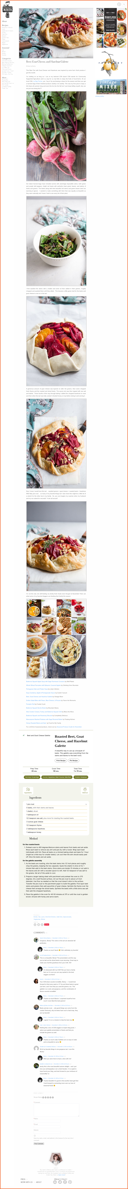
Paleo (3, 39)
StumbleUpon (35, 924)
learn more (61, 1175)
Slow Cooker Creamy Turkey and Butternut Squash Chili (44, 712)
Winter (4, 51)
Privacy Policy (60, 1179)
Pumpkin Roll (30, 704)
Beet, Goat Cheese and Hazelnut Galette (39, 696)
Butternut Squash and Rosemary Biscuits (39, 715)
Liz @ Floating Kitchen (45, 955)
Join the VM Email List (8, 83)
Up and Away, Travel (8, 71)
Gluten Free (5, 37)
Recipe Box (5, 80)
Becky (45, 947)
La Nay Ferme (37, 81)
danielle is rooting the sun (46, 1064)
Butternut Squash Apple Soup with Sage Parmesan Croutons (45, 681)
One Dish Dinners (7, 60)
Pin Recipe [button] (74, 760)
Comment (37, 1102)
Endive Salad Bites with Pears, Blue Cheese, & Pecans (43, 700)
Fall (3, 50)
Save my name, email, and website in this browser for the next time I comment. (54, 1139)
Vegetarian (5, 44)
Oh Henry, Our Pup (7, 74)
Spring (3, 53)
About (39, 1182)
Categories (6, 58)
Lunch (3, 29)
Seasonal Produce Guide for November (69, 727)
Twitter (38, 924)
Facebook (42, 924)
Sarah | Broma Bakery (45, 938)
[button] (86, 804)
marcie (41, 979)
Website (36, 1130)
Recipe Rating (38, 1097)
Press (23, 1179)
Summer (4, 55)
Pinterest (119, 4)
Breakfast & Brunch (7, 27)
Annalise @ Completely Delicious (48, 1046)
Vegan (3, 42)
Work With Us (27, 1182)
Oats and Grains (6, 69)
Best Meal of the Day (8, 62)
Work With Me (6, 81)
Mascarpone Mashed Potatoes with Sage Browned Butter (44, 719)
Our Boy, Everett (6, 72)
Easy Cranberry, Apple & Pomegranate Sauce (40, 693)
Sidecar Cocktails (7, 65)
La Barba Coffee (6, 86)
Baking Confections (7, 64)
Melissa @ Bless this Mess (46, 1005)
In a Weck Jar (5, 67)
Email (36, 1124)
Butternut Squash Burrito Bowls (36, 708)
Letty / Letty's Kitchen (45, 1025)
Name (36, 1118)
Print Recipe (61, 760)
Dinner (4, 32)
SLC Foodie (5, 85)
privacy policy (100, 96)
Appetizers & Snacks (7, 31)
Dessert (4, 36)
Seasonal (5, 48)
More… (5, 78)
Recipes (5, 25)
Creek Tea (5, 88)
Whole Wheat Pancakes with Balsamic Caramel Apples (43, 685)
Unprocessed (5, 41)
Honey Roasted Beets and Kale (36, 723)
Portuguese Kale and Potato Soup (37, 689)
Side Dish (4, 34)
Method (85, 793)
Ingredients (28, 793)
